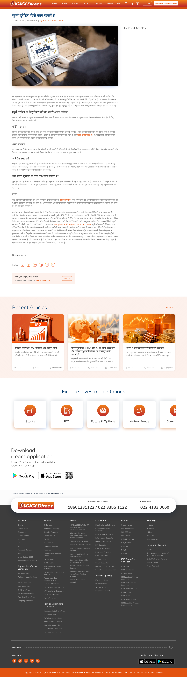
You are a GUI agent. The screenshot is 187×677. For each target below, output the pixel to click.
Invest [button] (54, 3)
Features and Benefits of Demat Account (79, 555)
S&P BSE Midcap (127, 528)
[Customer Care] (132, 3)
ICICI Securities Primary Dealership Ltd (130, 604)
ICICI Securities (126, 573)
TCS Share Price (50, 615)
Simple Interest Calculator (105, 525)
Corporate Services (51, 546)
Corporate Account (102, 591)
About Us (47, 550)
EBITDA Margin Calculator (105, 534)
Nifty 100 (124, 546)
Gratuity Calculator (102, 549)
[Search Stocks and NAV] (126, 3)
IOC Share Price (24, 590)
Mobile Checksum (153, 562)
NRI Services (48, 543)
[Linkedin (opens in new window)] (32, 661)
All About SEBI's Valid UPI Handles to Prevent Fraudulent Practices (79, 527)
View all (170, 308)
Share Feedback (43, 280)
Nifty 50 (124, 553)
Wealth (46, 539)
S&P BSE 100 (126, 532)
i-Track (149, 549)
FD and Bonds (23, 536)
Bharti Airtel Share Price (53, 622)
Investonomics (152, 539)
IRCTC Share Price (25, 583)
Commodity (22, 532)
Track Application (154, 566)
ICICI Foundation (127, 570)
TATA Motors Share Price (53, 629)
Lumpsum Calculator (103, 541)
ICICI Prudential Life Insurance (128, 584)
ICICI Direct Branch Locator (54, 587)
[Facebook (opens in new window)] (14, 661)
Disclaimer (17, 255)
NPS (19, 546)
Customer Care (49, 536)
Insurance (21, 539)
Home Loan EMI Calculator (105, 566)
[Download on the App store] (148, 661)
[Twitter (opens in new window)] (26, 661)
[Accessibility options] (138, 3)
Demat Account (101, 584)
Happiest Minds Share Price (54, 611)
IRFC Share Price (24, 586)
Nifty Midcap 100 (127, 539)
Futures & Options (25, 550)
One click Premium (50, 532)
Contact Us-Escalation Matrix (52, 554)
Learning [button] (86, 3)
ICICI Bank (125, 566)
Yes (65, 278)
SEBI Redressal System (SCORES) (52, 567)
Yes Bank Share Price (26, 593)
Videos (149, 532)
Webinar (150, 528)
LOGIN (147, 3)
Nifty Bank (125, 550)
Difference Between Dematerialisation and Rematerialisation (78, 535)
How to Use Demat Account (80, 545)
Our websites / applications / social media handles (158, 554)
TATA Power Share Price (53, 618)
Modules (150, 536)
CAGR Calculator (102, 563)
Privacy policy (49, 559)
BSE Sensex (125, 536)
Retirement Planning (51, 528)
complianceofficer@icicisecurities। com (72, 224)
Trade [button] (64, 3)
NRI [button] (118, 3)
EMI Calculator (100, 545)
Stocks (20, 525)
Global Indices (126, 525)
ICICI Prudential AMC (129, 589)
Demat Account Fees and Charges (79, 567)
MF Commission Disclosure (53, 591)
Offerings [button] (99, 3)
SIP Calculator (100, 559)
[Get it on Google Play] (166, 661)
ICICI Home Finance (128, 599)
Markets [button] (74, 3)
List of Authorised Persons (157, 559)
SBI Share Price (23, 573)
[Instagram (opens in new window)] (20, 661)
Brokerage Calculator (103, 552)
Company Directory (25, 601)
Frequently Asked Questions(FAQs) (50, 579)
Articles (150, 525)
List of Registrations (51, 594)
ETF (19, 543)
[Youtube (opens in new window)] (38, 661)
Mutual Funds (23, 528)
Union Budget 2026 (25, 557)
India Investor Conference (27, 561)
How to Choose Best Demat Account (80, 549)
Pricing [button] (110, 3)
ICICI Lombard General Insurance (129, 578)
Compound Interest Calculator (102, 529)
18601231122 (81, 507)
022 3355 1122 (112, 507)
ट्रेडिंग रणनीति (65, 200)
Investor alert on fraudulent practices (54, 573)
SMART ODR (49, 563)
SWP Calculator (101, 556)
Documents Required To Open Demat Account (79, 561)
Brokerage (48, 525)
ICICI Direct (125, 596)
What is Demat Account (79, 541)
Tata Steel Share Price (26, 597)
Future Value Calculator (104, 538)
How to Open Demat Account (77, 581)
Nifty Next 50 (126, 543)
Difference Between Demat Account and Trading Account (80, 574)
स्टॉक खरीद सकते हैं (84, 135)
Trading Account (101, 587)
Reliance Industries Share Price (27, 578)
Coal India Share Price (52, 625)
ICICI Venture (126, 592)
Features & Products (51, 584)
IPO (19, 553)
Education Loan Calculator (105, 570)
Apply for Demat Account (166, 3)
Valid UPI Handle (50, 598)
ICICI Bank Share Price (52, 632)
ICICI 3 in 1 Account (102, 580)
